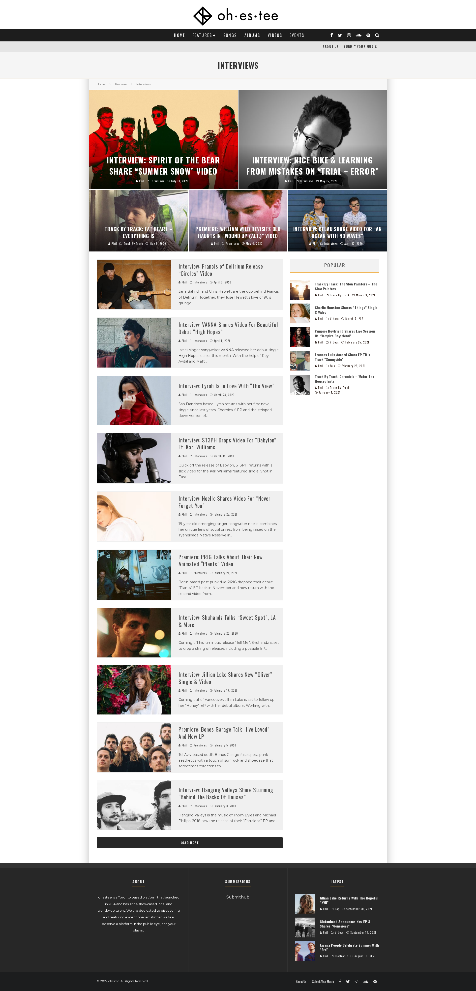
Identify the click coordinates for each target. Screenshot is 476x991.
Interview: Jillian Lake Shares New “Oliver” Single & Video (225, 677)
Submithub (237, 897)
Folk (332, 366)
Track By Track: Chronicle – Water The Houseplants (344, 378)
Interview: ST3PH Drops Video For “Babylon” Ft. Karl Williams (227, 443)
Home (179, 35)
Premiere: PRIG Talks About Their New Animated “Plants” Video (220, 560)
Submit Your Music (360, 46)
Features (202, 35)
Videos (275, 35)
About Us (331, 46)
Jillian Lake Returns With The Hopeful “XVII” (349, 900)
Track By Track (340, 295)
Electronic (341, 956)
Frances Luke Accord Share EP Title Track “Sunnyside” (342, 357)
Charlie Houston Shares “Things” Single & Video (346, 309)
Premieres (200, 573)
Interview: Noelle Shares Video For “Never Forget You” (224, 501)
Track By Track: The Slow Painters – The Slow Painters (346, 286)
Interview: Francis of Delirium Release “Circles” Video (220, 269)
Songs (230, 35)
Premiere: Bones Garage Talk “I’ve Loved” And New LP (224, 732)
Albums (252, 35)
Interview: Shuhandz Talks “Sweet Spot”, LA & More (227, 620)
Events (297, 35)
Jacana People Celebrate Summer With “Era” (349, 947)
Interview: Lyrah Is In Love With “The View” (226, 386)
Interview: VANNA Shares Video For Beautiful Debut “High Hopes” (228, 328)
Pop (337, 909)
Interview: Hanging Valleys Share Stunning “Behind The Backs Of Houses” (225, 793)
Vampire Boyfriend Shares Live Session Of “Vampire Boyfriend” (345, 333)
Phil (184, 282)
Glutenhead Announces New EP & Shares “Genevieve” (345, 924)
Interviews (200, 282)
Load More (190, 842)
